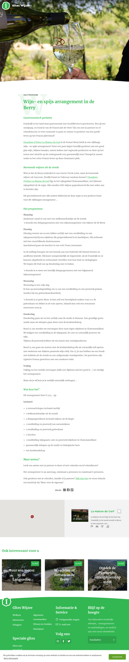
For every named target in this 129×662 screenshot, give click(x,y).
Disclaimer (38, 629)
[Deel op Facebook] (68, 490)
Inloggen (17, 624)
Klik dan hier (82, 478)
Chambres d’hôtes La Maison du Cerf (41, 142)
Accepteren (117, 657)
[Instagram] (58, 641)
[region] (64, 656)
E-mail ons (64, 624)
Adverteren (18, 620)
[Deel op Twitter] (72, 490)
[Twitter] (69, 641)
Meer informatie (11, 658)
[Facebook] (63, 641)
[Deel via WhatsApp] (64, 490)
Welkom (17, 615)
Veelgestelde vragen (69, 619)
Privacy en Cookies (42, 624)
